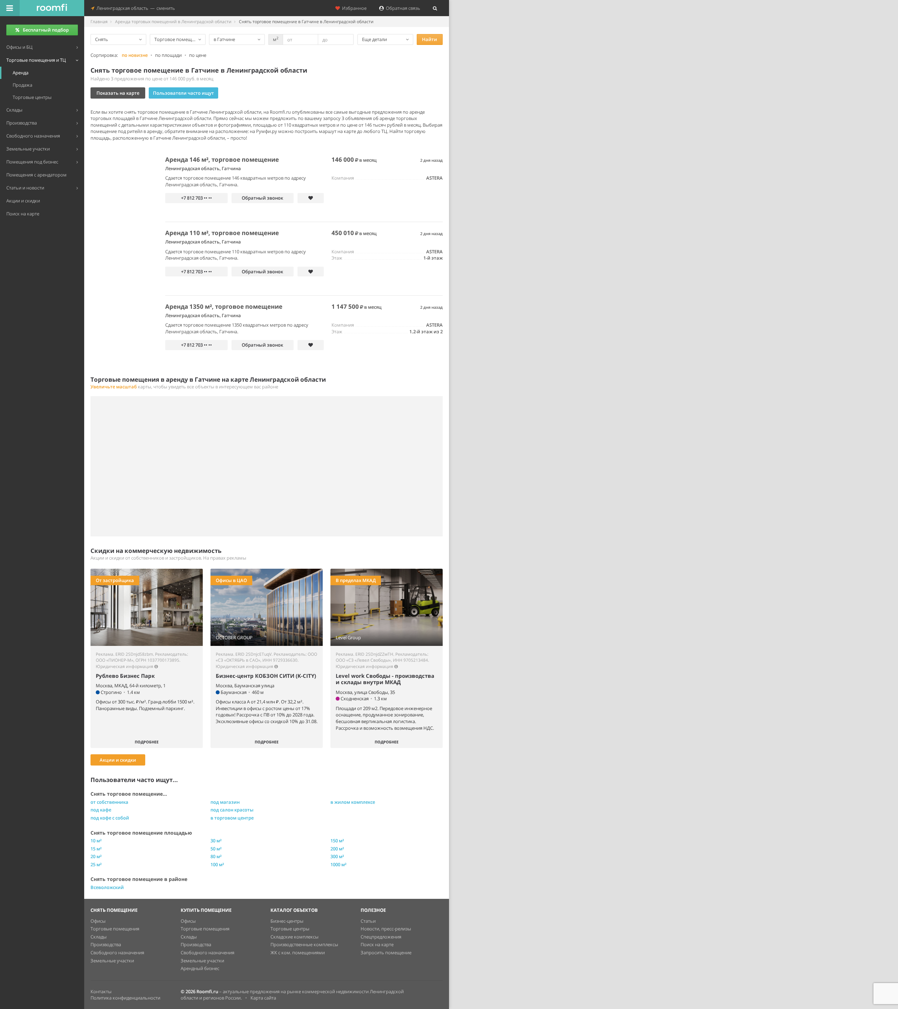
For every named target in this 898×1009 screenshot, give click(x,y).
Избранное (353, 8)
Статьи (368, 921)
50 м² (216, 849)
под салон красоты (232, 810)
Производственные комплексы (304, 944)
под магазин (225, 802)
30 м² (216, 840)
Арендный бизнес (200, 968)
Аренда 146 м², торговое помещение (222, 159)
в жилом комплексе (352, 802)
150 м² (337, 840)
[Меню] (10, 8)
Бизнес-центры (286, 921)
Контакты (101, 991)
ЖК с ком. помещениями (297, 952)
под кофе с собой (110, 818)
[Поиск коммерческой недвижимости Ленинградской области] (52, 8)
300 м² (337, 856)
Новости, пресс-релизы (386, 929)
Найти (429, 39)
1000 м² (338, 864)
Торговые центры (289, 929)
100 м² (217, 864)
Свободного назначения (117, 952)
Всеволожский (107, 887)
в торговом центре (232, 818)
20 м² (96, 856)
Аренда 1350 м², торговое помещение (223, 306)
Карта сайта (263, 998)
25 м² (96, 864)
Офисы (98, 921)
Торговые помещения (115, 929)
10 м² (96, 840)
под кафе (101, 810)
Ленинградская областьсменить (134, 8)
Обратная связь (402, 8)
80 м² (216, 856)
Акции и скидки (118, 760)
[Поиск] (435, 8)
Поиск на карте (377, 944)
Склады (99, 937)
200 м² (337, 849)
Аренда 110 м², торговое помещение (222, 233)
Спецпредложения (381, 937)
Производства (106, 944)
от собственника (109, 802)
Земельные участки (112, 960)
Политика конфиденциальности (125, 998)
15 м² (96, 849)
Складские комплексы (294, 937)
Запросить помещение (386, 952)
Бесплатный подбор (46, 30)
